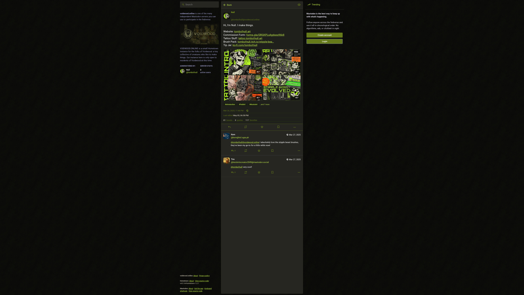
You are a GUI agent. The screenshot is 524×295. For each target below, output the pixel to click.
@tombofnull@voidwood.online (245, 142)
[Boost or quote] (245, 127)
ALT (258, 72)
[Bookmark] (278, 127)
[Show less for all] (299, 5)
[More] (294, 127)
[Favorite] (262, 127)
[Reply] (229, 127)
